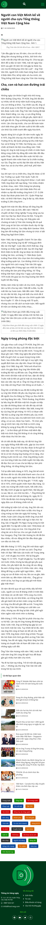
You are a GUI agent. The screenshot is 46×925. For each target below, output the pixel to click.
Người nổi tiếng (19, 840)
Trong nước (6, 800)
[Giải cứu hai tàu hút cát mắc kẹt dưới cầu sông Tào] (8, 714)
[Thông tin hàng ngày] (6, 4)
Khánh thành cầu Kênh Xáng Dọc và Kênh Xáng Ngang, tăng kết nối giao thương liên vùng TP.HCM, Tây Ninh (30, 762)
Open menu (42, 4)
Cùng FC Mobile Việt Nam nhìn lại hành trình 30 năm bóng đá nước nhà (29, 683)
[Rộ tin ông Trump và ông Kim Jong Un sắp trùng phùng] (8, 752)
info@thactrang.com (11, 906)
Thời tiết (5, 823)
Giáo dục (34, 846)
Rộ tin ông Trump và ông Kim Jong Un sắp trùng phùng (30, 749)
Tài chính (5, 812)
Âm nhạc (5, 840)
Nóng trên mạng (8, 846)
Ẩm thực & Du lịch (29, 835)
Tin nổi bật (18, 806)
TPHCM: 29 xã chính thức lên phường (27, 773)
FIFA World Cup (7, 852)
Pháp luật (5, 806)
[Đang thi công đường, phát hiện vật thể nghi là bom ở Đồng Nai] (8, 701)
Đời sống (5, 818)
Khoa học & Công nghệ (22, 812)
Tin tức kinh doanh (20, 823)
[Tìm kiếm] (24, 4)
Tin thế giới (30, 818)
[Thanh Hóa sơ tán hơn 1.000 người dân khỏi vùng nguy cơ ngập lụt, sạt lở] (8, 726)
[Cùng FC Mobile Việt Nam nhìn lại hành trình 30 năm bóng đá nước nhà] (8, 687)
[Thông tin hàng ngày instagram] (30, 917)
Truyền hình (17, 829)
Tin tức (28, 899)
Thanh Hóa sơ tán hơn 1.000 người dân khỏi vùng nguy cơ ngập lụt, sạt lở (30, 724)
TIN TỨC (30, 806)
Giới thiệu (29, 895)
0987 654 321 (8, 903)
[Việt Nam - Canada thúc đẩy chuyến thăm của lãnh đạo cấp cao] (8, 787)
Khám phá (17, 818)
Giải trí (4, 835)
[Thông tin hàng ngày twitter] (25, 917)
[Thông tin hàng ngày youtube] (20, 917)
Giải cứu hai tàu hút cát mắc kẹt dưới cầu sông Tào (29, 711)
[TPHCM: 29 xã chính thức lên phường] (8, 775)
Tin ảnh (5, 829)
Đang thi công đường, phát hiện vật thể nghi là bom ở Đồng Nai (30, 698)
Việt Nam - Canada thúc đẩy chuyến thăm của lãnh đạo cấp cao (30, 785)
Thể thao (15, 835)
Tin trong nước (32, 800)
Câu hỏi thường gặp (33, 906)
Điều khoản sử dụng (33, 902)
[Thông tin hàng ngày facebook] (14, 917)
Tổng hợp (19, 800)
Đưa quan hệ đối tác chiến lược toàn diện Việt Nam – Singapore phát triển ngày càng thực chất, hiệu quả (29, 737)
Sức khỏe (30, 829)
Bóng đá (33, 840)
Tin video (22, 846)
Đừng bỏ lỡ (36, 823)
